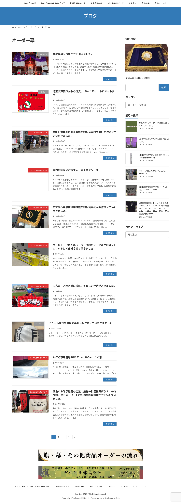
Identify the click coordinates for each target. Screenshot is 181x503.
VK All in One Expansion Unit (108, 498)
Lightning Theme (89, 498)
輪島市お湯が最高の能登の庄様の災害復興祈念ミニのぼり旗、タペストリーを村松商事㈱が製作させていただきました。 (84, 395)
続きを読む (110, 79)
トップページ (20, 486)
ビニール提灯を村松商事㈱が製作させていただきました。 (82, 323)
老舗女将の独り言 (62, 486)
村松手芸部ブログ (97, 486)
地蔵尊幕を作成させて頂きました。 (73, 54)
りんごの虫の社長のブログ (40, 486)
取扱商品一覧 (80, 486)
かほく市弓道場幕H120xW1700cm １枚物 (77, 357)
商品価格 (124, 486)
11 (69, 437)
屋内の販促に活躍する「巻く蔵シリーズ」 (77, 169)
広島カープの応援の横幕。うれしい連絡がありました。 (84, 285)
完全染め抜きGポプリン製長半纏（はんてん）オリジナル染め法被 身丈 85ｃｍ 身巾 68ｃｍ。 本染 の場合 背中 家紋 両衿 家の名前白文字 (155, 208)
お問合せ (112, 486)
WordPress (75, 498)
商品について (138, 486)
